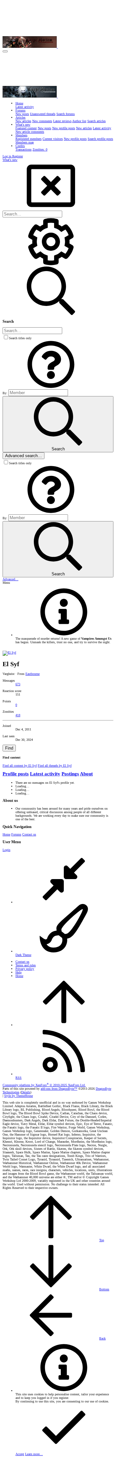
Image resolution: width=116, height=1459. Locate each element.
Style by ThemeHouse (18, 1095)
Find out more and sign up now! (38, 645)
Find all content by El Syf (20, 765)
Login (6, 850)
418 (17, 715)
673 (17, 684)
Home (6, 834)
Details (25, 1092)
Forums (16, 834)
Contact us (29, 834)
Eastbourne (32, 674)
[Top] (63, 1025)
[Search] (51, 265)
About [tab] (86, 773)
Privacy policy (24, 969)
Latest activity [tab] (45, 773)
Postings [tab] (70, 773)
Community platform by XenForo (44, 1085)
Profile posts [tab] (16, 773)
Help (18, 972)
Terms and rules (25, 965)
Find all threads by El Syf (55, 765)
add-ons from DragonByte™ (59, 1088)
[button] (5, 51)
